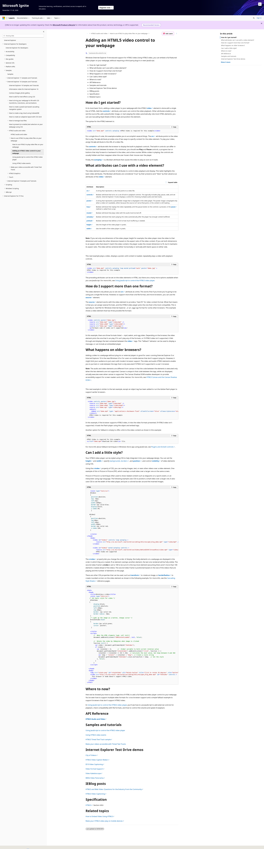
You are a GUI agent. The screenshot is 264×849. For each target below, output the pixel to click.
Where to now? (226, 51)
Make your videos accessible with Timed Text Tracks (106, 744)
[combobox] (23, 35)
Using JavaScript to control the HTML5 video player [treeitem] (27, 158)
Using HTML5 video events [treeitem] (21, 163)
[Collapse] (43, 31)
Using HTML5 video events (96, 735)
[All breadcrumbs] (87, 33)
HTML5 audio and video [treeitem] (19, 134)
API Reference (226, 54)
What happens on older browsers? (233, 45)
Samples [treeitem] (10, 74)
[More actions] (176, 33)
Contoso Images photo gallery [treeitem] (19, 93)
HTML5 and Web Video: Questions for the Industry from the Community (114, 789)
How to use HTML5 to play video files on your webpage (129, 33)
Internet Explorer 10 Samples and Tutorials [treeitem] (24, 85)
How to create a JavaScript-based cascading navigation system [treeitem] (24, 108)
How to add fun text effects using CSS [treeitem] (22, 97)
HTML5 (88, 805)
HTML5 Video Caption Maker (97, 760)
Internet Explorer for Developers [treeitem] (17, 48)
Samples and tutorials (228, 56)
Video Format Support (94, 769)
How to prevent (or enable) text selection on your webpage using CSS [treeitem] (26, 125)
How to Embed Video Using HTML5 (99, 816)
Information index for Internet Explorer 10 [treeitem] (23, 89)
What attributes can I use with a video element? (237, 40)
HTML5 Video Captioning (95, 794)
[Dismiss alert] (260, 4)
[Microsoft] (3, 18)
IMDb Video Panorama (94, 778)
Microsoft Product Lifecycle (64, 25)
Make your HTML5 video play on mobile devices (104, 821)
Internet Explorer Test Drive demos (233, 59)
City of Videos (91, 755)
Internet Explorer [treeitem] (10, 40)
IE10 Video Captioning (94, 764)
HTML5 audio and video (99, 33)
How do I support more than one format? (235, 43)
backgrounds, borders (118, 461)
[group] (132, 409)
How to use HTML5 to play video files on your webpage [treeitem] (27, 145)
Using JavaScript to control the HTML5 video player (134, 280)
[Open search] (254, 18)
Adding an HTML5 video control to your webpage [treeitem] (26, 152)
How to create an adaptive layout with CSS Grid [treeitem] (25, 117)
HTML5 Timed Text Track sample (98, 739)
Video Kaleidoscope (93, 773)
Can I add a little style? (229, 48)
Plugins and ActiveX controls (162, 447)
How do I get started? (229, 37)
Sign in (259, 18)
